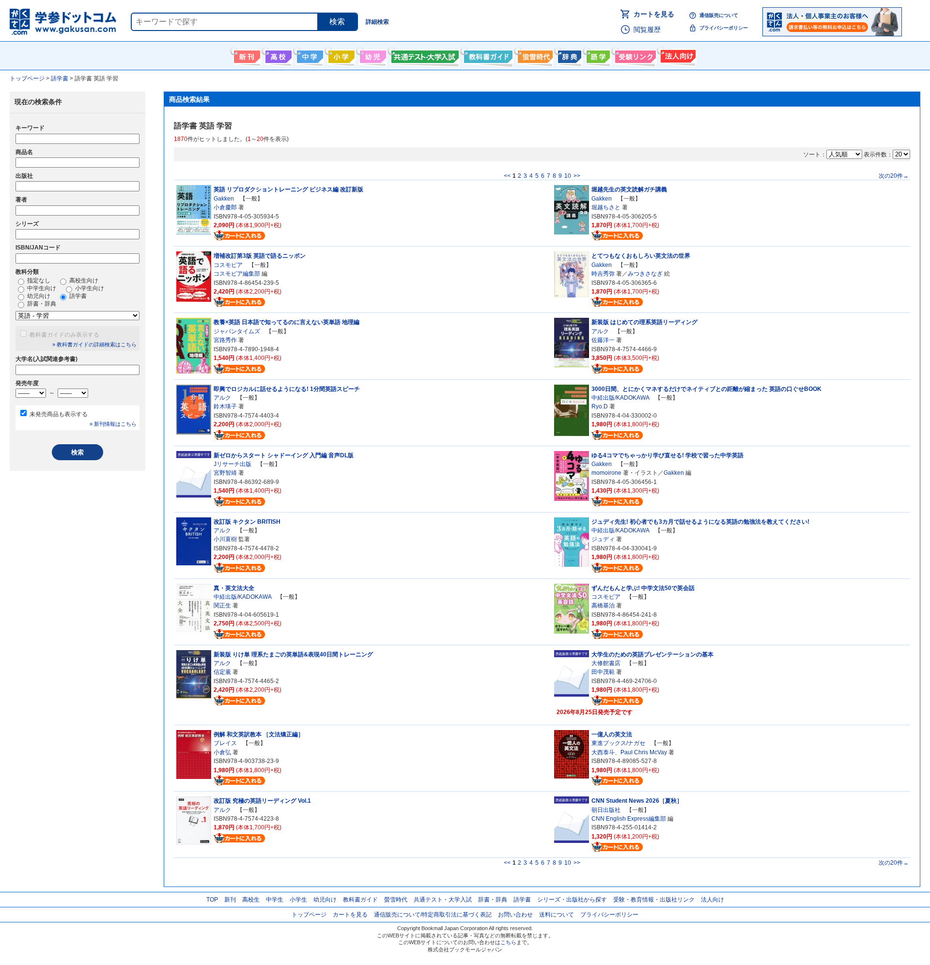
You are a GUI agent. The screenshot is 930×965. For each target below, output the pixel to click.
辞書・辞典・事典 (568, 55)
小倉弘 (222, 752)
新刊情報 (246, 55)
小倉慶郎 (225, 207)
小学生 (298, 899)
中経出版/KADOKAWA (620, 397)
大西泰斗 (603, 752)
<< (507, 175)
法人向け (677, 55)
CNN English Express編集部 (628, 818)
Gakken (224, 198)
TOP (212, 899)
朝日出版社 (605, 810)
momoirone (606, 472)
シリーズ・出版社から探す (572, 899)
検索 (337, 21)
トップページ (309, 914)
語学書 (597, 55)
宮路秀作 (225, 340)
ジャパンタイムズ (237, 331)
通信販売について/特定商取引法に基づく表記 (433, 914)
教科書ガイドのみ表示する (64, 334)
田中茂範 (603, 672)
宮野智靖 (225, 472)
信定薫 (222, 672)
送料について (556, 914)
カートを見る (654, 14)
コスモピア (228, 265)
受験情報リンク (634, 55)
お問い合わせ (515, 914)
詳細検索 (377, 21)
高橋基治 (603, 605)
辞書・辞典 (41, 303)
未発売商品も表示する (59, 414)
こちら (508, 942)
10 (567, 175)
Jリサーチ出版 (232, 464)
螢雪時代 (534, 55)
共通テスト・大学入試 (424, 55)
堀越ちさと (605, 207)
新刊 (230, 899)
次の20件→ (894, 175)
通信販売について (718, 15)
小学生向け (340, 55)
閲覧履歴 (647, 29)
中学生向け (309, 55)
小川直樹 (225, 539)
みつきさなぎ (645, 273)
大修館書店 (605, 663)
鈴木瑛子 (225, 406)
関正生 (222, 605)
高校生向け (277, 55)
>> (577, 175)
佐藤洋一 (603, 340)
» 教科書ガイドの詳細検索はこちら (94, 344)
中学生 (274, 899)
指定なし (38, 280)
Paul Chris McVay (643, 752)
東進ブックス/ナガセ (618, 743)
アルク (600, 331)
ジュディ (603, 539)
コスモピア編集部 (237, 273)
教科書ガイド (487, 55)
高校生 (251, 899)
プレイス (225, 743)
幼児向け (372, 55)
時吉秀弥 (603, 273)
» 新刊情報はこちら (113, 424)
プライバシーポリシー (723, 28)
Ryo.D (599, 406)
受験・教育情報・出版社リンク (654, 899)
